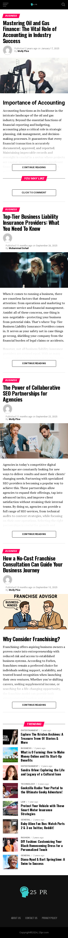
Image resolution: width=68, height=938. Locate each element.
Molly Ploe (23, 51)
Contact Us (31, 918)
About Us (16, 918)
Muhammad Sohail (19, 248)
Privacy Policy (49, 918)
